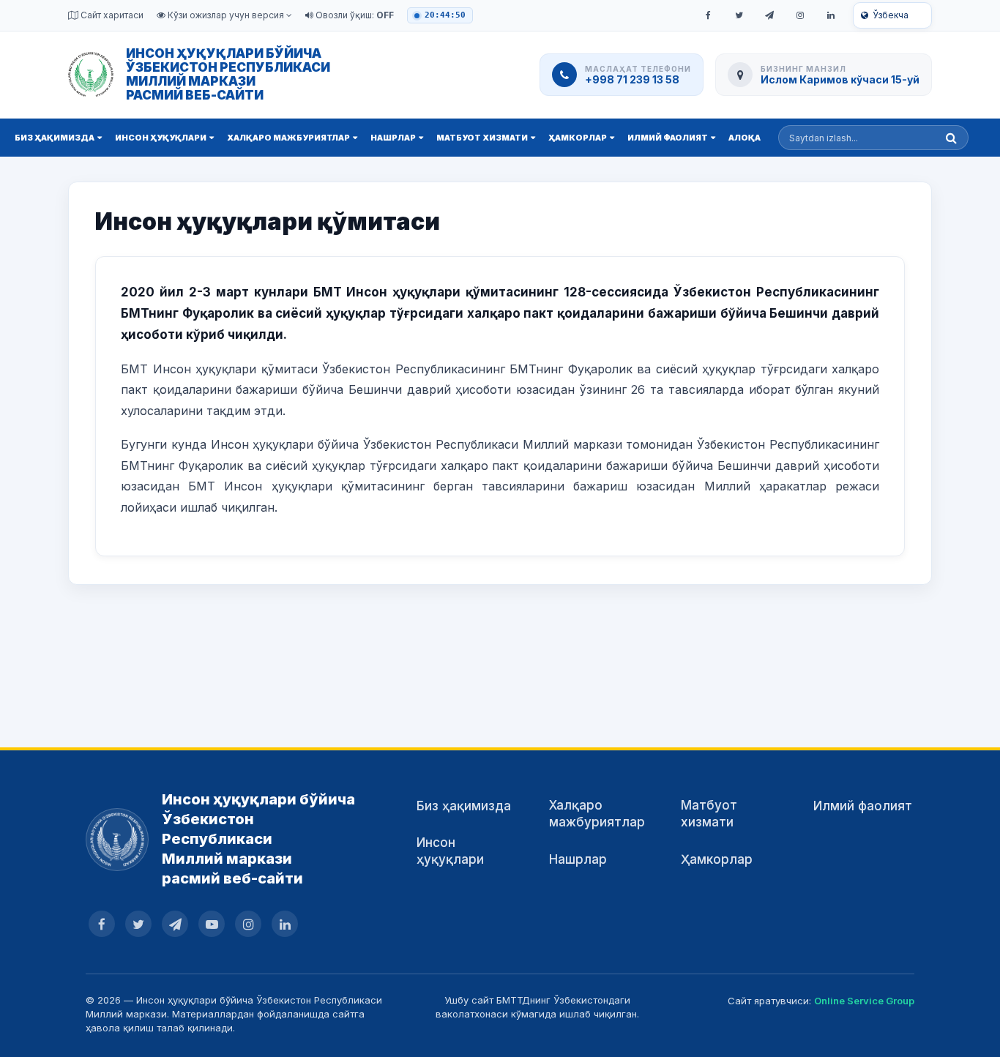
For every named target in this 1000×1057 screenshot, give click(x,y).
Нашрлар (393, 137)
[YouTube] (211, 924)
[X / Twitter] (738, 15)
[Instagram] (800, 15)
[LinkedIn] (831, 15)
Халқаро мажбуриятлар (288, 137)
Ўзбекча (890, 15)
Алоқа (744, 137)
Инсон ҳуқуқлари (160, 137)
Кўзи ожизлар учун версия (225, 15)
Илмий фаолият (667, 137)
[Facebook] (708, 15)
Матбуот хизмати (482, 137)
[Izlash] (951, 137)
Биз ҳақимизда (54, 137)
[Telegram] (769, 15)
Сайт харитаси (110, 15)
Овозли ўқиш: (353, 15)
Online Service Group (864, 1000)
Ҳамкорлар (577, 137)
